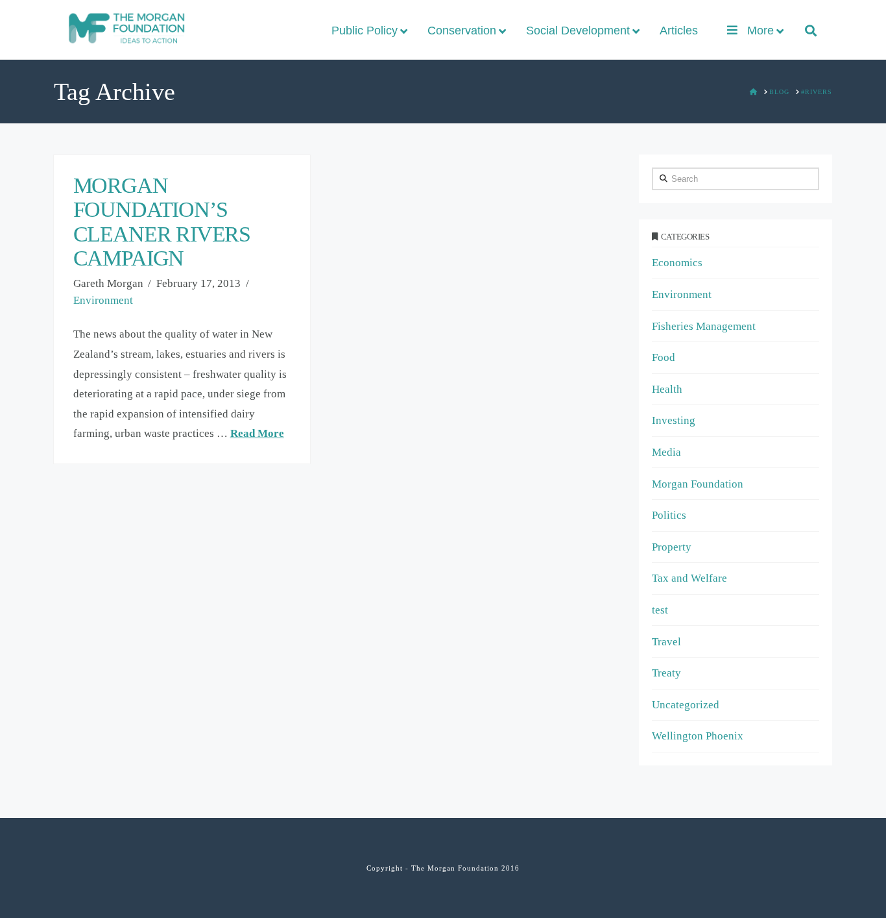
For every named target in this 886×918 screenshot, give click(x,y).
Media (666, 452)
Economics (677, 262)
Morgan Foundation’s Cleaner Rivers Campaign (161, 221)
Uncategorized (685, 705)
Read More (257, 433)
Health (667, 389)
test (660, 610)
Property (671, 547)
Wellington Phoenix (697, 736)
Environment (103, 300)
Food (663, 357)
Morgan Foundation (697, 484)
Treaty (666, 673)
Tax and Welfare (689, 578)
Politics (669, 515)
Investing (673, 420)
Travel (666, 642)
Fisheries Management (704, 326)
